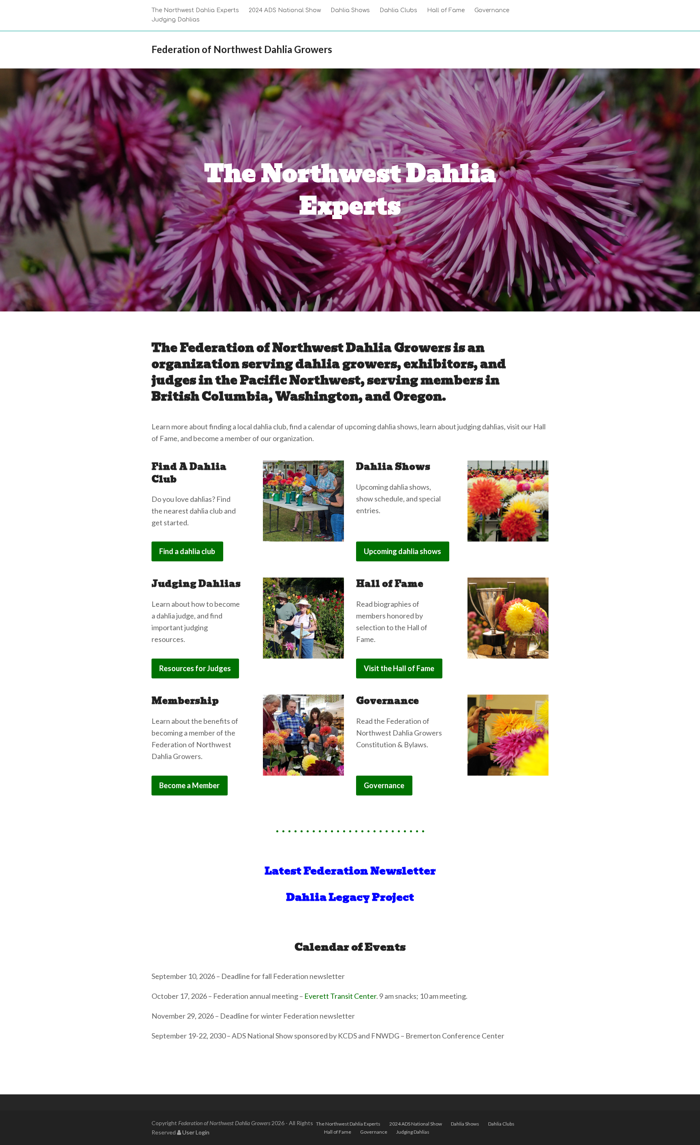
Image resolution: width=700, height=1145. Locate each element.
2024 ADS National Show (415, 1124)
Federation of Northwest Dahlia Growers (242, 49)
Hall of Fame (337, 1132)
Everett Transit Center (340, 995)
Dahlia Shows (465, 1124)
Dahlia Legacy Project (350, 897)
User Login (195, 1132)
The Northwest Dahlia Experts (348, 1124)
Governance (373, 1132)
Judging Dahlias (412, 1132)
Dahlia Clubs (501, 1124)
